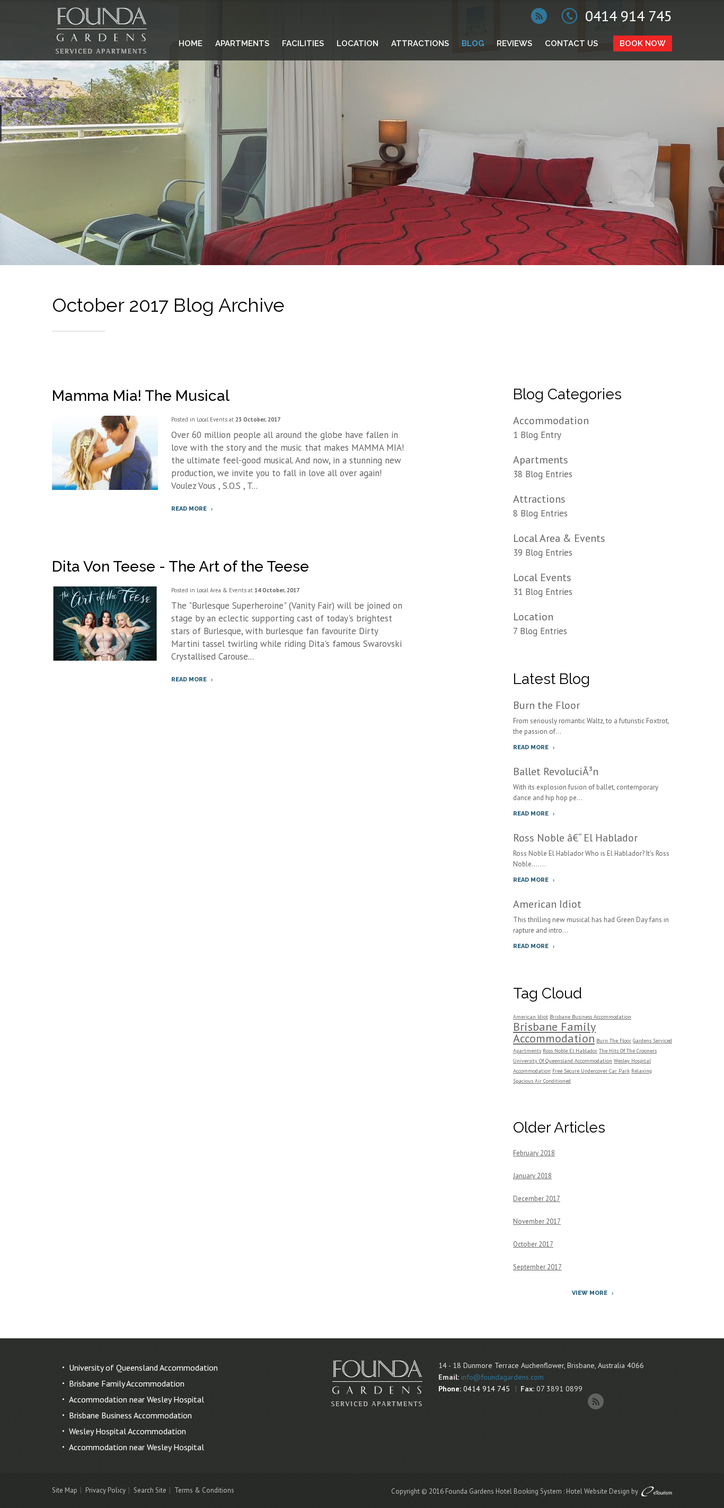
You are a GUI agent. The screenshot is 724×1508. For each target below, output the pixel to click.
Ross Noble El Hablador (570, 1050)
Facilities (303, 43)
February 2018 (534, 1153)
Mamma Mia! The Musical (140, 396)
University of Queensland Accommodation (143, 1367)
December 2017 (536, 1198)
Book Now (643, 43)
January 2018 (532, 1175)
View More (589, 1293)
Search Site (150, 1490)
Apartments (242, 43)
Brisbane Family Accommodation (554, 1032)
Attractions (420, 43)
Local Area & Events (221, 590)
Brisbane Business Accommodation (590, 1016)
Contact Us (571, 43)
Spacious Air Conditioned (542, 1080)
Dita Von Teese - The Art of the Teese (180, 566)
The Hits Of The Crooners (628, 1050)
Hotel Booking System (529, 1491)
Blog (473, 43)
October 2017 (533, 1244)
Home (190, 43)
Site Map (64, 1490)
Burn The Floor (613, 1040)
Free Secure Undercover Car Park (591, 1070)
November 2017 (537, 1221)
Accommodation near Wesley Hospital (136, 1399)
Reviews (514, 43)
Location (357, 43)
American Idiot (547, 904)
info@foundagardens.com (502, 1377)
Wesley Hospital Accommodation (127, 1431)
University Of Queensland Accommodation (562, 1060)
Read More (189, 508)
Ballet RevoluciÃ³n (555, 771)
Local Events (212, 419)
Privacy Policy (105, 1490)
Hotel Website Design (598, 1491)
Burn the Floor (546, 705)
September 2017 (537, 1267)
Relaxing (641, 1070)
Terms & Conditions (204, 1490)
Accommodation (551, 420)
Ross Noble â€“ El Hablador (575, 838)
